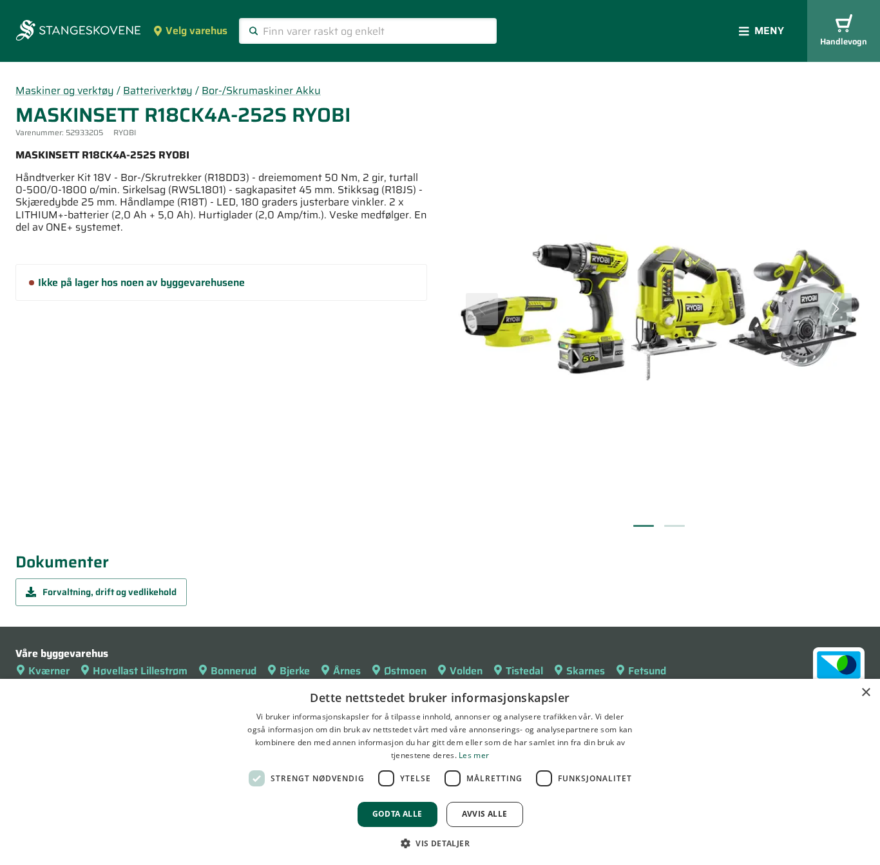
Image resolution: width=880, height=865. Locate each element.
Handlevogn (843, 41)
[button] (440, 843)
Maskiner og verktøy (64, 90)
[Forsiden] (78, 31)
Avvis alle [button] (485, 813)
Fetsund (647, 671)
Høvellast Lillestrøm (140, 671)
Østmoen (405, 671)
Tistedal (524, 671)
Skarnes (585, 671)
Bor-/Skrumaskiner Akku (261, 90)
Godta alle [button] (397, 813)
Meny (769, 31)
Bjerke (295, 671)
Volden (466, 671)
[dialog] (440, 772)
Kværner (49, 671)
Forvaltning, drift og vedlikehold (110, 592)
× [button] (865, 693)
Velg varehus (196, 31)
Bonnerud (233, 671)
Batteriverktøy (158, 90)
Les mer (474, 755)
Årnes (347, 671)
